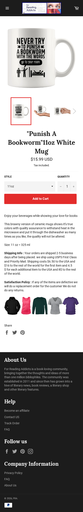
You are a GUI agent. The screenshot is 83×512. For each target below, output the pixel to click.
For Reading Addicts (17, 369)
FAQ (7, 429)
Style (8, 176)
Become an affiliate (16, 410)
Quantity (63, 176)
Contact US (11, 417)
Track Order (12, 423)
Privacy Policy (13, 473)
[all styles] (41, 306)
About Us (10, 485)
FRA (15, 498)
